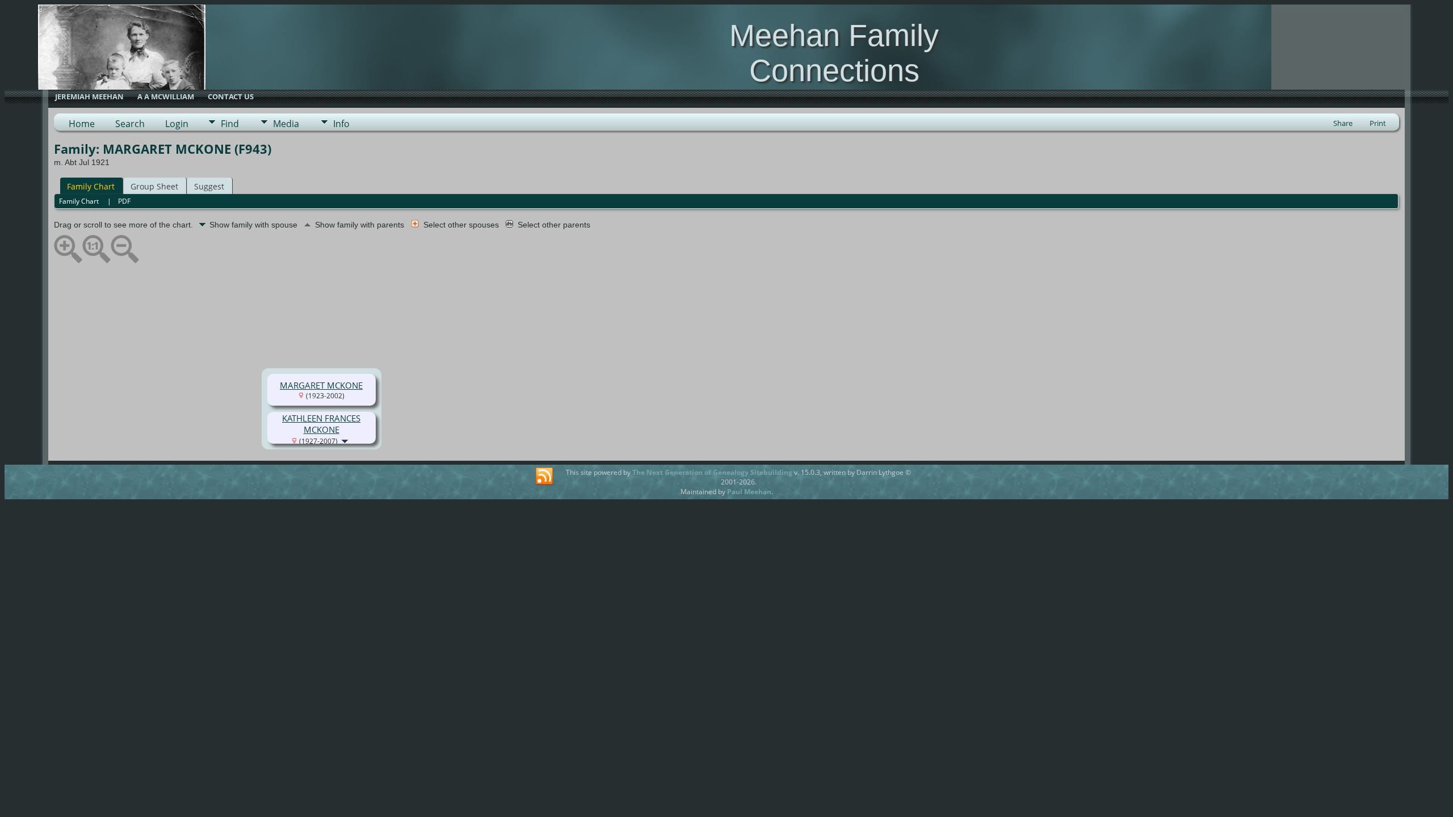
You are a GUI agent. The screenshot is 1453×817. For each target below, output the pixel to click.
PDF (124, 201)
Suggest (209, 186)
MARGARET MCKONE (321, 385)
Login (176, 123)
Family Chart (91, 186)
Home (82, 123)
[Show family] (346, 440)
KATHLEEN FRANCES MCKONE (321, 423)
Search (130, 123)
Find (230, 123)
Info (341, 123)
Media (286, 123)
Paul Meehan (749, 491)
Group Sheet (154, 186)
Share (1343, 123)
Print (1378, 123)
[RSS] (544, 477)
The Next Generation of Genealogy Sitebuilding (712, 472)
